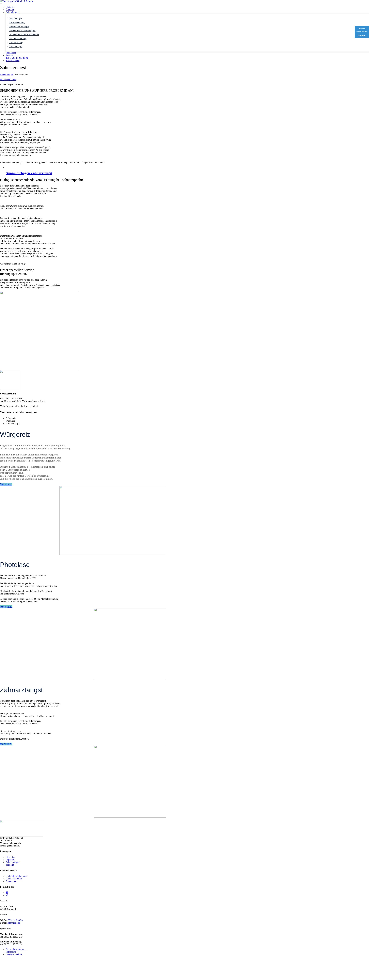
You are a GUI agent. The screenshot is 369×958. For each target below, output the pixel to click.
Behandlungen (6, 74)
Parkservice (11, 881)
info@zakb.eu (13, 923)
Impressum (11, 952)
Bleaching (10, 857)
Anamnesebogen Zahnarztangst (29, 173)
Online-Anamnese (14, 878)
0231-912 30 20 (15, 920)
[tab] (187, 418)
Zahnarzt (10, 865)
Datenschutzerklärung (16, 949)
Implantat (10, 859)
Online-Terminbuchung (16, 876)
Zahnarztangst (12, 862)
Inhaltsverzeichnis (14, 954)
